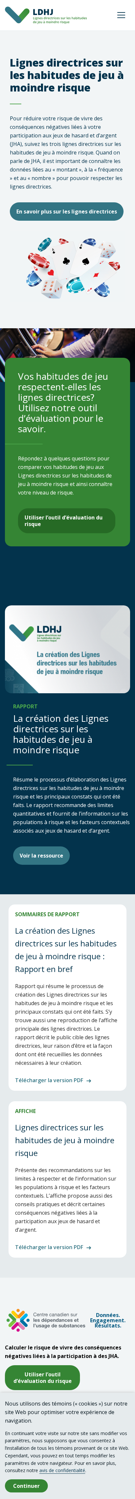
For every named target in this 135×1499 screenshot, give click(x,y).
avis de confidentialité (62, 1470)
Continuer (26, 1485)
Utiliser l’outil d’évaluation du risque (64, 521)
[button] (121, 15)
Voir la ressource (41, 855)
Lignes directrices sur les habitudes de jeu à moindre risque (64, 1140)
